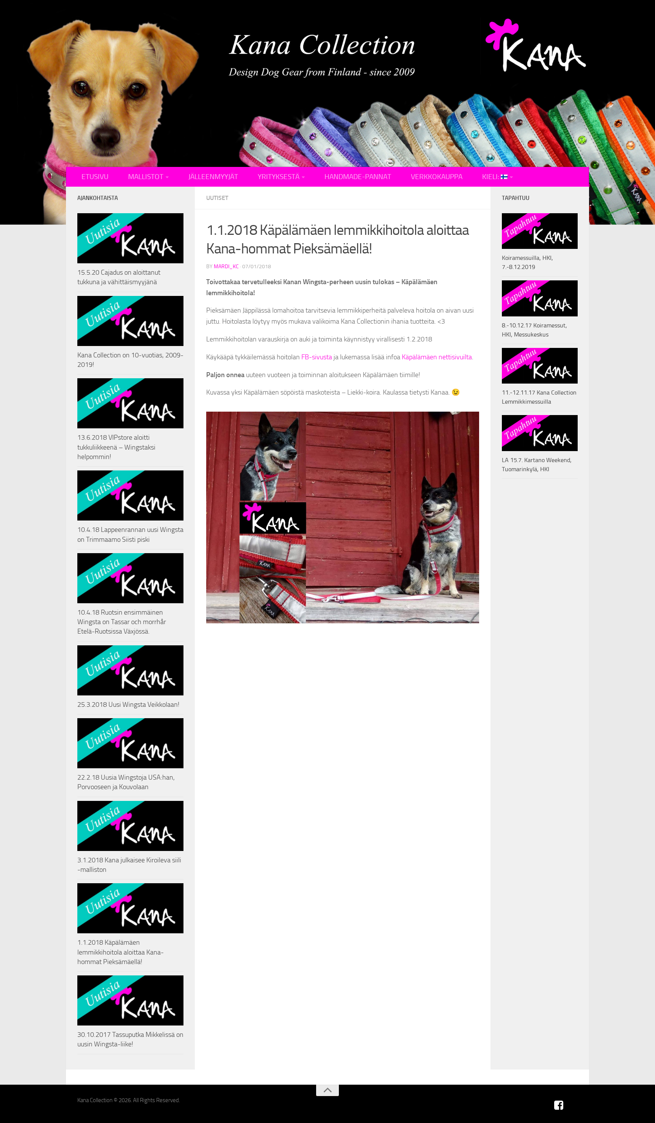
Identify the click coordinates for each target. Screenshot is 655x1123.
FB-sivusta (316, 357)
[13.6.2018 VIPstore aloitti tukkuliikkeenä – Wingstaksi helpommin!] (130, 403)
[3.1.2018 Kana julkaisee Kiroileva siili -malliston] (130, 826)
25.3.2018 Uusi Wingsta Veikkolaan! (128, 704)
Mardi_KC (226, 266)
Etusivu (94, 177)
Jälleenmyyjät (213, 177)
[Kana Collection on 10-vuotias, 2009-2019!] (130, 321)
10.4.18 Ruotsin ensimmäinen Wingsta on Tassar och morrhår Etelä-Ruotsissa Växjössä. (121, 621)
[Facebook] (558, 1105)
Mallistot (145, 177)
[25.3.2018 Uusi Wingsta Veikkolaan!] (130, 670)
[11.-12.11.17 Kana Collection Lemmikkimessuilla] (540, 366)
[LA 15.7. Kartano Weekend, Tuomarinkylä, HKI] (540, 433)
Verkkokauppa (436, 177)
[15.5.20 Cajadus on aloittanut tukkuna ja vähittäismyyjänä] (130, 238)
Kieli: (491, 177)
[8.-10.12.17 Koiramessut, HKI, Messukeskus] (540, 298)
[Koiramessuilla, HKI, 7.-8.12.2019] (540, 231)
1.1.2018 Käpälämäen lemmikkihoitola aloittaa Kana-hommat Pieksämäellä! (120, 952)
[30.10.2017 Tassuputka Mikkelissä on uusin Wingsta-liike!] (130, 1000)
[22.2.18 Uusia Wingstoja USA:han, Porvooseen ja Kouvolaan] (130, 743)
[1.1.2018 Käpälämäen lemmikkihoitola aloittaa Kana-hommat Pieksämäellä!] (130, 908)
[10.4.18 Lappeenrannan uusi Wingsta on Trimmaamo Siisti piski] (130, 495)
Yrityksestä (278, 177)
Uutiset (217, 197)
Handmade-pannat (357, 177)
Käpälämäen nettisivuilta (437, 357)
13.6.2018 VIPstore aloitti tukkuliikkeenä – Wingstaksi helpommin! (116, 447)
